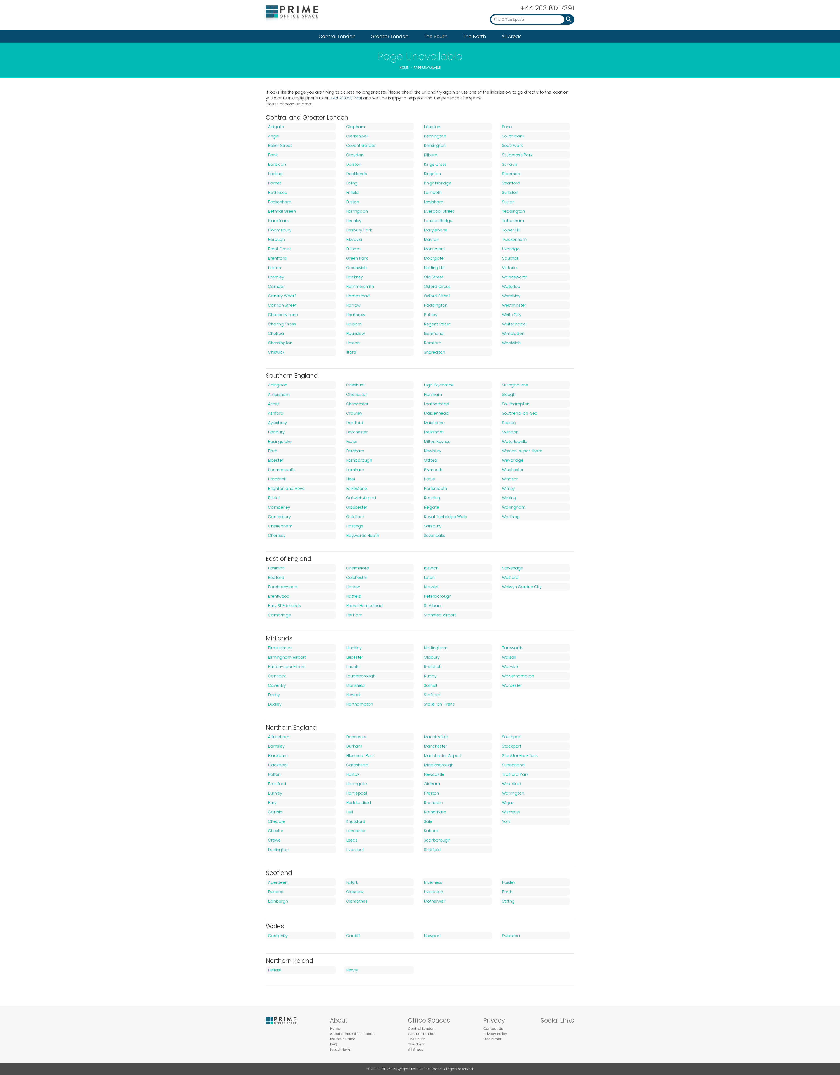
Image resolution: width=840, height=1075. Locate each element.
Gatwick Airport (361, 498)
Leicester (354, 657)
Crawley (354, 413)
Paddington (435, 305)
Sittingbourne (515, 385)
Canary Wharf (282, 296)
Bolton (274, 774)
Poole (429, 479)
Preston (431, 793)
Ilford (351, 352)
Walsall (509, 657)
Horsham (433, 394)
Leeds (351, 840)
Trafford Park (515, 774)
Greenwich (356, 267)
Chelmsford (357, 568)
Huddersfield (358, 802)
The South (436, 36)
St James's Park (517, 155)
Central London (336, 36)
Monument (434, 249)
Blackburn (278, 755)
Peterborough (438, 596)
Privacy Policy (495, 1033)
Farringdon (357, 211)
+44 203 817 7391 (547, 8)
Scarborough (437, 840)
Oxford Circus (437, 286)
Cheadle (276, 821)
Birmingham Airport (287, 657)
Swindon (510, 432)
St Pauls (509, 164)
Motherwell (434, 901)
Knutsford (355, 821)
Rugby (430, 676)
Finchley (353, 220)
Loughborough (360, 676)
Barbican (277, 164)
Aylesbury (277, 422)
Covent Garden (361, 145)
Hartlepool (356, 793)
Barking (275, 173)
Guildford (355, 516)
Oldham (432, 783)
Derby (274, 695)
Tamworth (512, 648)
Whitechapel (514, 324)
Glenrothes (356, 901)
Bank (273, 155)
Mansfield (355, 685)
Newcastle (434, 774)
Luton (429, 577)
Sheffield (432, 849)
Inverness (433, 882)
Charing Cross (282, 324)
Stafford (432, 695)
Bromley (276, 277)
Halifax (352, 774)
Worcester (512, 685)
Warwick (510, 666)
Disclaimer (492, 1039)
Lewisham (433, 202)
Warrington (513, 793)
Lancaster (356, 830)
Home (404, 67)
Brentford (277, 258)
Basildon (276, 568)
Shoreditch (434, 352)
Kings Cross (435, 164)
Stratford (511, 183)
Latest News (340, 1049)
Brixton (274, 267)
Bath (272, 451)
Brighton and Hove (286, 488)
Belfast (275, 970)
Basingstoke (280, 441)
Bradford (277, 783)
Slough (508, 394)
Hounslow (355, 333)
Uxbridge (511, 249)
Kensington (435, 145)
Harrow (353, 305)
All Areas (511, 36)
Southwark (512, 145)
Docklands (356, 173)
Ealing (352, 183)
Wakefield (511, 783)
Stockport (511, 746)
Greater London (389, 36)
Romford (432, 343)
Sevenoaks (434, 535)
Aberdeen (277, 882)
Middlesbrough (438, 765)
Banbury (276, 432)
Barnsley (276, 746)
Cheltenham (280, 526)
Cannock (277, 676)
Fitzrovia (354, 239)
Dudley (275, 704)
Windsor (510, 479)
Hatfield (353, 596)
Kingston (432, 173)
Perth (507, 891)
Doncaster (356, 736)
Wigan (508, 802)
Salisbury (432, 526)
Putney (430, 314)
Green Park (357, 258)
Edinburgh (278, 901)
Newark (353, 695)
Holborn (354, 324)
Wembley (511, 296)
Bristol (274, 498)
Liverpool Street (439, 211)
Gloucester (356, 507)
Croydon (354, 155)
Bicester (275, 460)
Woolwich (511, 343)
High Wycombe (439, 385)
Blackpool (277, 765)
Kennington (435, 136)
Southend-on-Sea (520, 413)
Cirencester (357, 404)
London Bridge (438, 220)
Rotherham (435, 812)
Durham (354, 746)
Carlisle (275, 812)
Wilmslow (511, 812)
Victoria (509, 267)
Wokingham (513, 507)
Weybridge (512, 460)
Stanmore (512, 173)
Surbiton (510, 192)
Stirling (508, 901)
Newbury (432, 451)
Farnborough (359, 460)
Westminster (514, 305)
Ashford (276, 413)
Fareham (355, 451)
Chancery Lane (283, 314)
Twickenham (514, 239)
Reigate (431, 507)
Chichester (356, 394)
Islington (432, 126)
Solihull (430, 685)
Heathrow (355, 314)
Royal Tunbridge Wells (445, 516)
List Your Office (342, 1039)
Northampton (359, 704)
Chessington (280, 343)
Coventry (277, 685)
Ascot (273, 404)
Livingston (433, 891)
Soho (507, 126)
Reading (432, 498)
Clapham (355, 126)
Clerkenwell (357, 136)
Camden (276, 286)
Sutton (508, 202)
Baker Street (280, 145)
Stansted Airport (440, 615)
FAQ (333, 1044)
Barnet (274, 183)
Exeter (352, 441)
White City (511, 314)
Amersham (279, 394)
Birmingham (280, 648)
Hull (349, 812)
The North (474, 36)
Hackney (354, 277)
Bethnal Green (282, 211)
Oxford (430, 460)
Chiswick (276, 352)
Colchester (356, 577)
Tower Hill (511, 230)
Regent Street (437, 324)
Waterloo (511, 286)
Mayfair (431, 239)
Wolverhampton (518, 676)
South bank (513, 136)
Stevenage (512, 568)
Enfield (352, 192)
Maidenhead (436, 413)
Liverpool (355, 849)
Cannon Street (282, 305)
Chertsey (276, 535)
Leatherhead (436, 404)
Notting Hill (434, 267)
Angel (273, 136)
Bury (272, 802)
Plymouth (433, 469)
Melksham (434, 432)
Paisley (508, 882)
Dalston (353, 164)
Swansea (511, 935)
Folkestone (356, 488)
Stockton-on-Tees (520, 755)
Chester (275, 830)
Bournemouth (281, 469)
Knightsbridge (437, 183)
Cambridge (279, 615)
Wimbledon (513, 333)
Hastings (354, 526)
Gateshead (357, 765)
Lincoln (352, 666)
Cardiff (353, 935)
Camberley (279, 507)
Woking (509, 498)
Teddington (513, 211)
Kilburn (430, 155)
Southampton (515, 404)
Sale (428, 821)
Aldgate (276, 126)
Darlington (278, 849)
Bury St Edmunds (284, 605)
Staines (509, 422)
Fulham (353, 249)
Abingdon (277, 385)
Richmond (434, 333)
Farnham (355, 469)
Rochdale (433, 802)
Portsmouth (435, 488)
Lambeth (433, 192)
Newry (352, 970)
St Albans (433, 605)
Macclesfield (436, 736)
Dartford (354, 422)
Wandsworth (514, 277)
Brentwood (279, 596)
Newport (432, 935)
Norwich (431, 587)
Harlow (353, 587)
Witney (508, 488)
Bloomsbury (279, 230)
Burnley (275, 793)
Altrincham (278, 736)
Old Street (433, 277)
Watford (510, 577)
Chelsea (276, 333)
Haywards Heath (362, 535)
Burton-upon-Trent (287, 666)
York (506, 821)
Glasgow (355, 891)
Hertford (354, 615)
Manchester (435, 746)
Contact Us (493, 1028)
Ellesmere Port (360, 755)
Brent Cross (279, 249)
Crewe (274, 840)
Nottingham (435, 648)
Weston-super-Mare (522, 451)
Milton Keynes (437, 441)
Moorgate (434, 258)
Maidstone (434, 422)
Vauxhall (510, 258)
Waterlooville (514, 441)
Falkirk (352, 882)
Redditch (432, 666)
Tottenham (513, 220)
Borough (276, 239)
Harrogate (356, 783)
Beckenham (279, 202)
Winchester (512, 469)
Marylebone (435, 230)
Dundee (275, 891)
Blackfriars (278, 220)
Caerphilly (278, 935)
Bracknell (277, 479)
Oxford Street (437, 296)
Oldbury (432, 657)
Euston (352, 202)
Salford (431, 830)
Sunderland (513, 765)
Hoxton (353, 343)
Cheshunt (355, 385)
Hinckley (354, 648)
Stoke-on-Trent (439, 704)
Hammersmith (360, 286)
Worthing (511, 516)
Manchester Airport (443, 755)
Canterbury (279, 516)
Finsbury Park (359, 230)
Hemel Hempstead (364, 605)
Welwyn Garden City (522, 587)
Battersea (277, 192)
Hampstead (358, 296)
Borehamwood (283, 587)
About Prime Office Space (352, 1033)
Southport (512, 736)
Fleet (350, 479)
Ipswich (431, 568)
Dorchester (357, 432)
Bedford (276, 577)
